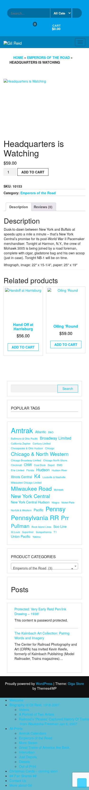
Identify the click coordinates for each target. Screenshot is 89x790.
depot (51, 465)
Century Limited (42, 443)
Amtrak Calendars (32, 733)
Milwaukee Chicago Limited (26, 482)
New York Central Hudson (30, 502)
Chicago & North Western (40, 453)
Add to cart (32, 172)
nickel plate (68, 502)
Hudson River (59, 470)
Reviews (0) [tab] (43, 206)
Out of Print (27, 766)
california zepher (21, 443)
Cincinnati (16, 465)
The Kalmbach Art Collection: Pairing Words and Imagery (42, 635)
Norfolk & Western (21, 510)
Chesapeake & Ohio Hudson (27, 448)
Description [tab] (18, 206)
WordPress (44, 683)
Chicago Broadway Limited (26, 460)
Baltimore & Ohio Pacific (24, 438)
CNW (28, 464)
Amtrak (22, 430)
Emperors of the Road (48, 57)
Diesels (24, 761)
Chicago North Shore (55, 460)
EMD (59, 465)
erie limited (17, 470)
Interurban (27, 752)
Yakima (37, 536)
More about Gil (20, 785)
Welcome (16, 700)
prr (65, 517)
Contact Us (17, 780)
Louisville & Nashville (54, 477)
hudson (43, 469)
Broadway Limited (55, 438)
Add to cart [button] (23, 347)
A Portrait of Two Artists (36, 714)
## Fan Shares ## (23, 775)
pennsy (56, 508)
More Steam (28, 742)
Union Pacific (20, 536)
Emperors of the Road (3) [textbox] (43, 568)
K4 (37, 476)
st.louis (15, 532)
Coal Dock (40, 465)
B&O (50, 432)
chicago (49, 448)
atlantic (40, 431)
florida (30, 470)
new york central (30, 495)
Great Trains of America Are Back (44, 747)
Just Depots (28, 757)
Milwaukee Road (31, 488)
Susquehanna (44, 532)
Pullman (20, 525)
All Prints (16, 728)
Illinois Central (21, 476)
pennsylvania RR (35, 517)
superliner (28, 532)
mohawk (58, 489)
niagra (55, 502)
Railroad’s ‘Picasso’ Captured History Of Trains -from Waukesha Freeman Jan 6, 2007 (54, 721)
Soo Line (60, 526)
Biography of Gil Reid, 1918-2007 (34, 704)
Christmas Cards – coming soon (33, 771)
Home (18, 57)
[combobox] (44, 566)
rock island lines (41, 527)
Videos (24, 709)
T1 (55, 532)
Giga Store (76, 683)
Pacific (38, 510)
